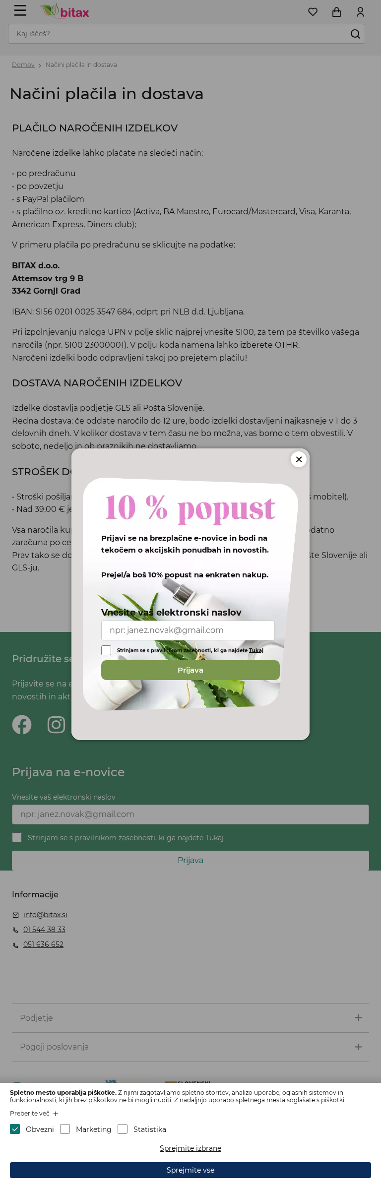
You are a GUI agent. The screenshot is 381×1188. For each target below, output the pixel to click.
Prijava (190, 670)
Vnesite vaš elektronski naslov (171, 612)
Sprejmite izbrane (190, 1148)
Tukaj (256, 650)
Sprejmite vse (190, 1170)
